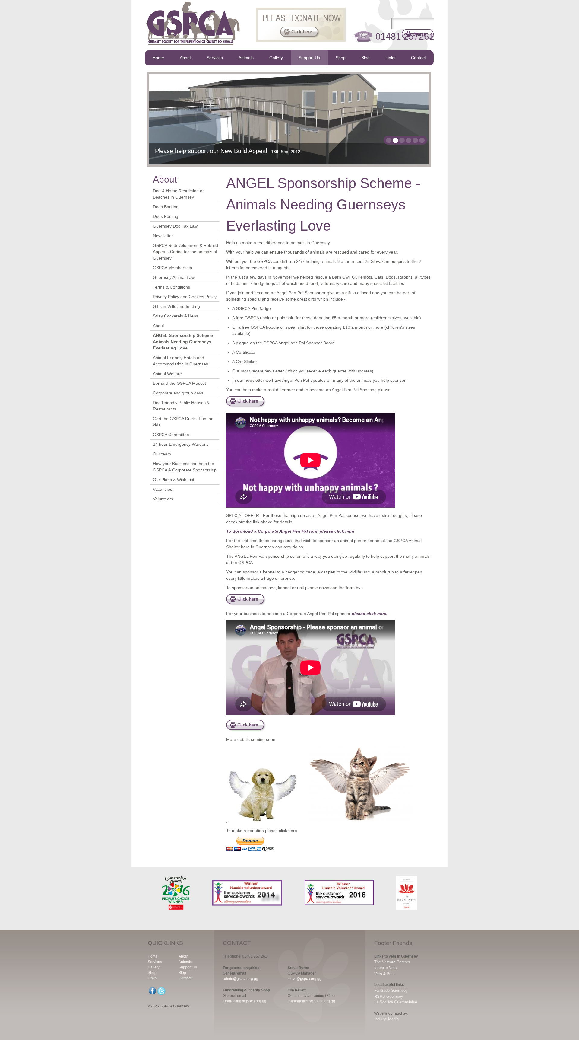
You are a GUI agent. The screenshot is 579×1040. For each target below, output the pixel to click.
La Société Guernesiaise (395, 1002)
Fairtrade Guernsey (391, 990)
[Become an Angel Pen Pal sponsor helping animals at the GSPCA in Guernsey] (246, 406)
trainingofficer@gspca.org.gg (311, 1001)
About (185, 57)
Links (390, 57)
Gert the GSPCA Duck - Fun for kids (183, 421)
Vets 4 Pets (384, 973)
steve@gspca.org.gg (304, 979)
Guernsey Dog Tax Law (175, 226)
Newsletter (163, 235)
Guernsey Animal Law (174, 277)
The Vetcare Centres (392, 962)
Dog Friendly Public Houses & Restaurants (181, 405)
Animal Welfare (167, 373)
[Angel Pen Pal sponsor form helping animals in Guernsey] (246, 604)
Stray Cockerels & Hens (175, 316)
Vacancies (162, 489)
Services (215, 57)
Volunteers (163, 498)
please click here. (370, 613)
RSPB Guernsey (388, 996)
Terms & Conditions (171, 287)
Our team (162, 453)
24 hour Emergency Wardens (181, 444)
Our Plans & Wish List (173, 479)
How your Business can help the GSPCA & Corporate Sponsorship (185, 466)
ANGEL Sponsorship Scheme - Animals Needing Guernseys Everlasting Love (184, 341)
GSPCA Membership (172, 267)
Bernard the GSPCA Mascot (179, 383)
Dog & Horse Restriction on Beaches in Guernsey (179, 193)
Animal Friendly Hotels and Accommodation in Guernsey (180, 360)
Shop (341, 57)
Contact (418, 57)
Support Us (309, 57)
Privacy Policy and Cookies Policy (185, 296)
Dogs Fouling (165, 216)
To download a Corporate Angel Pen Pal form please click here (290, 531)
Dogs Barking (166, 206)
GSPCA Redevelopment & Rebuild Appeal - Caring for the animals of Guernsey (185, 251)
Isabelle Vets (385, 967)
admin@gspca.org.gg (240, 979)
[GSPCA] (193, 46)
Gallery (276, 57)
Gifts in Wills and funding (176, 306)
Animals (246, 57)
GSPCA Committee (171, 434)
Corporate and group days (178, 393)
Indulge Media (386, 1019)
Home (158, 57)
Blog (365, 57)
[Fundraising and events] (246, 730)
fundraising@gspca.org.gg (244, 1001)
